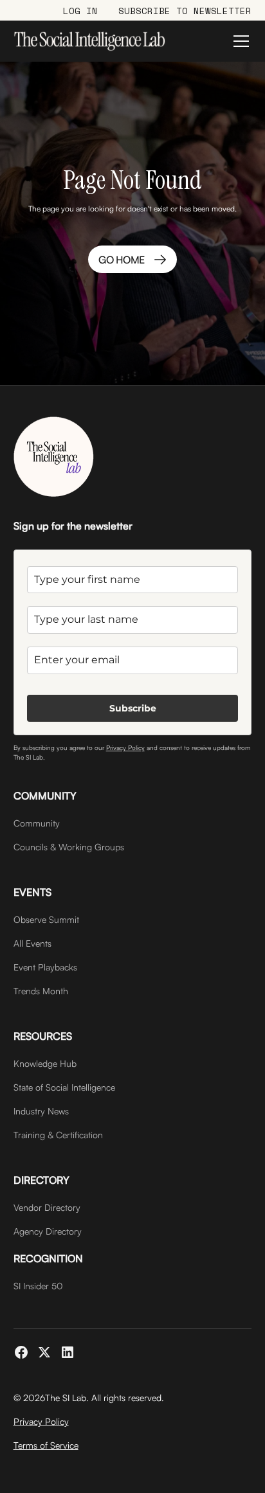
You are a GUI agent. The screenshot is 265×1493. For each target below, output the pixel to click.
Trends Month (41, 990)
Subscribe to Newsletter (184, 10)
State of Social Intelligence (64, 1087)
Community (37, 823)
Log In (80, 10)
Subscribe (132, 708)
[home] (90, 41)
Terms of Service (46, 1445)
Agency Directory (48, 1231)
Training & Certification (58, 1134)
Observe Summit (46, 919)
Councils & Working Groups (69, 846)
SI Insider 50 (38, 1285)
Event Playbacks (45, 966)
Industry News (41, 1110)
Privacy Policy (125, 747)
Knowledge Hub (45, 1063)
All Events (32, 943)
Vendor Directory (47, 1207)
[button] (238, 41)
